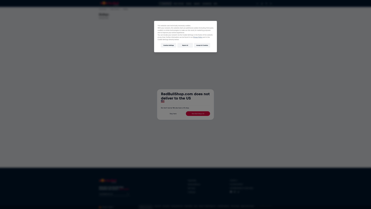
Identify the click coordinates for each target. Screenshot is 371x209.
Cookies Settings (168, 45)
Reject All (185, 45)
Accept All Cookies (202, 45)
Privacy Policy (197, 37)
